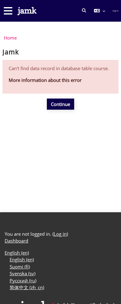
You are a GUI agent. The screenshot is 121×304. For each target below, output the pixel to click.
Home (10, 38)
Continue (60, 104)
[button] (84, 11)
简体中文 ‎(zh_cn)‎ (27, 287)
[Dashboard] (26, 11)
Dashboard (16, 241)
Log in (116, 10)
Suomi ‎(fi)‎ (20, 267)
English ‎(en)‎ (17, 253)
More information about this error (45, 80)
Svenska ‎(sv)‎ (22, 273)
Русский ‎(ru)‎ (23, 280)
